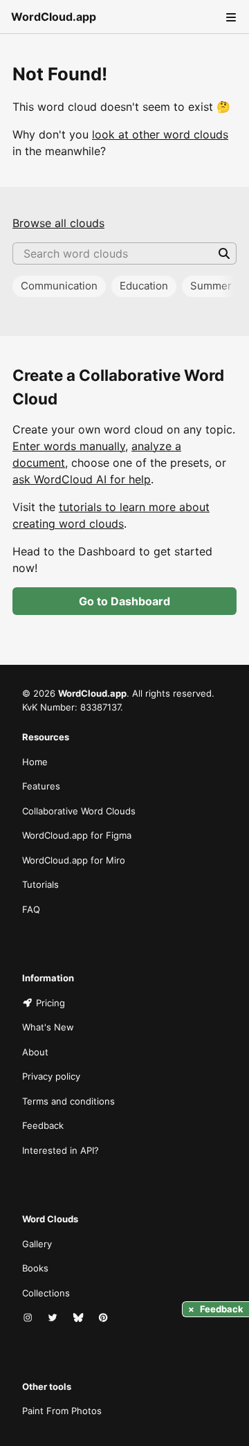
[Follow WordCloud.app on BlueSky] (79, 1318)
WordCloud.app (53, 17)
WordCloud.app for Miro (73, 860)
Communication (59, 285)
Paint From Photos (62, 1410)
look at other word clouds (160, 134)
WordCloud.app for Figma (76, 835)
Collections (46, 1292)
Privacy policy (51, 1076)
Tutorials (40, 884)
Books (35, 1268)
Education (144, 285)
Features (41, 786)
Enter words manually (68, 446)
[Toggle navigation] (229, 17)
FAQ (31, 909)
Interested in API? (60, 1150)
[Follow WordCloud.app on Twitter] (54, 1318)
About (35, 1051)
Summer (211, 285)
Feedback (43, 1125)
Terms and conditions (68, 1101)
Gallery (37, 1243)
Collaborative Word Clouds (79, 810)
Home (35, 761)
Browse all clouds (58, 223)
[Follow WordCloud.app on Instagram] (29, 1318)
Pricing (50, 1002)
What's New (48, 1027)
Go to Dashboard (124, 601)
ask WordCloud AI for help (81, 479)
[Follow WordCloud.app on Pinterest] (104, 1318)
